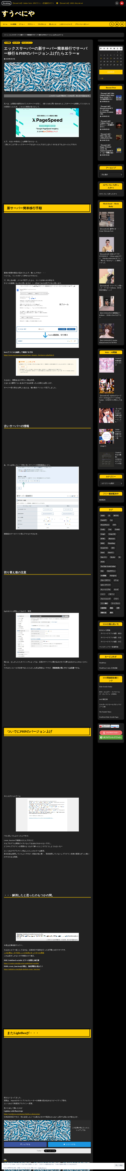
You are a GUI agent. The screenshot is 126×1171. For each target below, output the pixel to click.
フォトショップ (105, 599)
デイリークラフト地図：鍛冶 (111, 633)
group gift (112, 534)
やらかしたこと (27, 42)
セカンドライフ (105, 585)
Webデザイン (111, 571)
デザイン (31, 24)
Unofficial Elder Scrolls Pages (109, 717)
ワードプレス (115, 603)
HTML (103, 538)
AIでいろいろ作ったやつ (108, 194)
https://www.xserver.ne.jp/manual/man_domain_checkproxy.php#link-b (29, 355)
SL (119, 557)
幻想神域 (103, 608)
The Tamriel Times (105, 712)
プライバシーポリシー (82, 24)
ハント (103, 594)
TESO (102, 562)
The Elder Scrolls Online (108, 566)
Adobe (103, 515)
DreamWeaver (105, 525)
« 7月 (101, 78)
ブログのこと (42, 24)
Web (102, 571)
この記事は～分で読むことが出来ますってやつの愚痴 (24, 953)
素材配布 (102, 500)
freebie (117, 529)
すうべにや (18, 14)
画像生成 (103, 612)
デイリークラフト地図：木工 (111, 641)
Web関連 (13, 24)
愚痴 (111, 608)
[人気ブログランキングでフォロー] (111, 737)
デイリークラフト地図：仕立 (111, 637)
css (111, 520)
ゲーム (21, 24)
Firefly (103, 529)
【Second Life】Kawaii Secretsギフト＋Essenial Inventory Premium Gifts (106, 110)
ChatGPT (104, 520)
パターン (111, 594)
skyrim (112, 557)
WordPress (16, 42)
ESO (114, 525)
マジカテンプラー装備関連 (108, 647)
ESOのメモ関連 (104, 630)
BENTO (116, 515)
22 (117, 61)
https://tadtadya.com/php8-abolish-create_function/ (22, 969)
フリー (116, 599)
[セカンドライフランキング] (104, 726)
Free (110, 529)
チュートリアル (105, 589)
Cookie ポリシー (42, 1168)
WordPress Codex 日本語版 (108, 668)
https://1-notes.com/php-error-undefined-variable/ (21, 963)
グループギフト (105, 580)
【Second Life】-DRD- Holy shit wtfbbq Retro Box (106, 136)
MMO (102, 543)
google (103, 534)
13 (111, 58)
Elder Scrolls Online (105, 687)
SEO (113, 548)
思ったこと (53, 24)
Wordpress (113, 575)
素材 (111, 612)
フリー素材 (104, 603)
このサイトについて (65, 24)
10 (101, 58)
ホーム (5, 24)
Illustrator (112, 538)
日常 (118, 608)
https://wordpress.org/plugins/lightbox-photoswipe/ (22, 1114)
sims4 (102, 552)
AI (109, 515)
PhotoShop (111, 543)
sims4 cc (111, 552)
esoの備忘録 (103, 699)
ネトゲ (116, 589)
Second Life (104, 548)
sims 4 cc (104, 557)
